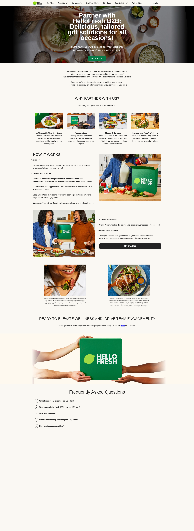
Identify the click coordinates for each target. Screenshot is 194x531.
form (123, 326)
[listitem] (65, 285)
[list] (97, 127)
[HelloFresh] (38, 3)
